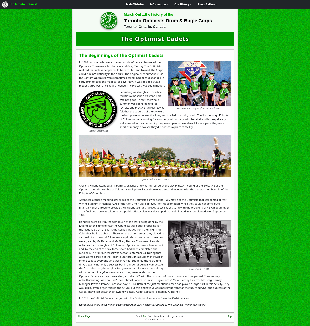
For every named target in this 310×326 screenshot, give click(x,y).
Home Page (84, 316)
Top (230, 316)
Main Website (135, 4)
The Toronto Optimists (23, 4)
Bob (145, 316)
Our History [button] (181, 4)
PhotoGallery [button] (206, 4)
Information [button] (158, 4)
